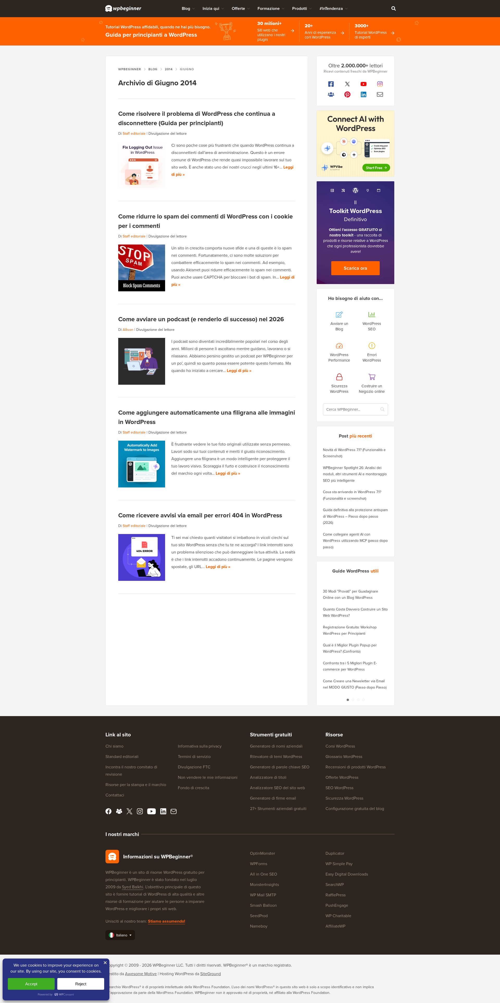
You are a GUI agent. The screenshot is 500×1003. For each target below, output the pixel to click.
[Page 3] (358, 699)
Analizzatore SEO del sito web (277, 788)
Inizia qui (211, 8)
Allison (128, 329)
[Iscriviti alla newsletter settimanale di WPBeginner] (380, 94)
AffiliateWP (335, 926)
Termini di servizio (194, 757)
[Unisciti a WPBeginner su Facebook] (331, 84)
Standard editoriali (122, 757)
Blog (186, 8)
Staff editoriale (134, 133)
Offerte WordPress (342, 777)
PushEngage (337, 905)
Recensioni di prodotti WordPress (356, 767)
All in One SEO (263, 874)
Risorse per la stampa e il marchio (135, 785)
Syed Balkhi (132, 887)
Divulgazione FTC (194, 767)
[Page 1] (347, 699)
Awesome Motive (141, 974)
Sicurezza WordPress (344, 798)
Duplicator (335, 853)
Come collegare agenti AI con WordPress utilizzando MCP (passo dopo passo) (355, 541)
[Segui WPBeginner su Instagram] (380, 84)
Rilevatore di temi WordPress (276, 757)
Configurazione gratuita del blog (355, 809)
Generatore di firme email (273, 798)
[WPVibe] (355, 143)
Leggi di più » (239, 371)
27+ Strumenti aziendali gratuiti (278, 809)
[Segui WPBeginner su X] (347, 84)
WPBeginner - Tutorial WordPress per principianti (123, 8)
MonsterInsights (264, 885)
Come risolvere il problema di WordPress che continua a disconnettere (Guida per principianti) (196, 118)
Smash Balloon (263, 905)
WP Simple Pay (339, 864)
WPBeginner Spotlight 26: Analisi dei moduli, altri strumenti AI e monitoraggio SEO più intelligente (355, 474)
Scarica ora (355, 268)
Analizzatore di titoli (268, 777)
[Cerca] (393, 8)
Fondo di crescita (193, 788)
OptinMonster (262, 853)
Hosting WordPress (177, 974)
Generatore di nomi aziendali (276, 746)
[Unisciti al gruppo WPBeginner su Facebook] (331, 94)
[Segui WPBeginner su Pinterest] (347, 94)
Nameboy (258, 926)
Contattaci (114, 795)
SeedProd (259, 916)
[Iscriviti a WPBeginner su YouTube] (363, 84)
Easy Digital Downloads (347, 874)
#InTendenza (331, 8)
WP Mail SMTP (263, 895)
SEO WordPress (339, 788)
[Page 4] (363, 699)
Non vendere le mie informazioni (208, 777)
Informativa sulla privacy (200, 746)
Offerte (238, 8)
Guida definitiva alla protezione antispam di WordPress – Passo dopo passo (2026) (355, 516)
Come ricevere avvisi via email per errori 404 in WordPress (200, 515)
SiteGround (210, 974)
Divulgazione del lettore (167, 133)
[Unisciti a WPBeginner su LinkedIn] (363, 94)
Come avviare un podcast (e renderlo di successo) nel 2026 (201, 319)
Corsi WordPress (340, 746)
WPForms (258, 864)
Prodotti (299, 8)
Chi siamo (114, 746)
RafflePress (336, 895)
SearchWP (335, 885)
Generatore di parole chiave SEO (279, 767)
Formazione (269, 8)
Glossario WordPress (344, 757)
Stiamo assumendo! (166, 921)
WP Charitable (338, 916)
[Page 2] (352, 699)
